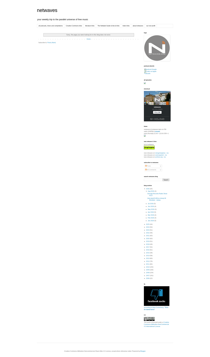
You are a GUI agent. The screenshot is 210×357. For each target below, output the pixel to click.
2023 (148, 230)
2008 (148, 273)
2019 (148, 241)
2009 (148, 270)
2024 (148, 227)
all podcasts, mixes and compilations (51, 26)
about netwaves (138, 26)
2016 (148, 250)
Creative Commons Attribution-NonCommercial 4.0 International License (156, 324)
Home (89, 39)
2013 (148, 258)
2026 (148, 189)
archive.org (159, 157)
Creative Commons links (74, 26)
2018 (148, 244)
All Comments (151, 170)
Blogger (142, 351)
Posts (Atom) (51, 42)
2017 (148, 247)
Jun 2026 (151, 206)
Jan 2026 (151, 221)
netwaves (47, 10)
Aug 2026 (151, 191)
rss (168, 153)
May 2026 (151, 209)
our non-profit (150, 26)
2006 (148, 278)
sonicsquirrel (159, 155)
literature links (89, 26)
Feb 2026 (151, 218)
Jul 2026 (151, 203)
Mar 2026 (151, 215)
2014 (148, 255)
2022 (148, 233)
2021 (148, 235)
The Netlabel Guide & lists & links (108, 26)
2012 (148, 261)
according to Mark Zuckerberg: (156, 308)
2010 (148, 267)
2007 (148, 275)
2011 (148, 264)
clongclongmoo (160, 153)
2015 (148, 253)
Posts (149, 166)
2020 (148, 238)
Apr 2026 (151, 212)
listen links (126, 26)
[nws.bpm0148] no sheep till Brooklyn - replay (157, 199)
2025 (148, 224)
